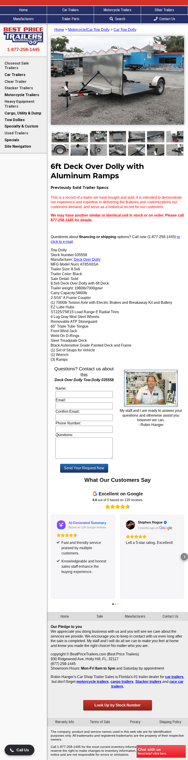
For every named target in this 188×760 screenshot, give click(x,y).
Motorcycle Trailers (117, 10)
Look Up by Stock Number (117, 705)
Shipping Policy (170, 722)
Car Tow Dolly (124, 30)
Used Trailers (16, 133)
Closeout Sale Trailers (17, 65)
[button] (50, 556)
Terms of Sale (100, 722)
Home (23, 10)
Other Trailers (164, 10)
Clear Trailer (16, 81)
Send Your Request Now (84, 468)
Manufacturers (23, 19)
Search (120, 19)
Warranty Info (64, 722)
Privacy (135, 722)
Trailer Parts (70, 19)
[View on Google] (130, 524)
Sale (100, 616)
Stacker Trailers (19, 88)
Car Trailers (70, 10)
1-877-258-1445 (23, 49)
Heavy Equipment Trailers (19, 104)
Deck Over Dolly (87, 259)
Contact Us (167, 19)
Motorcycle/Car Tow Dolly (89, 30)
